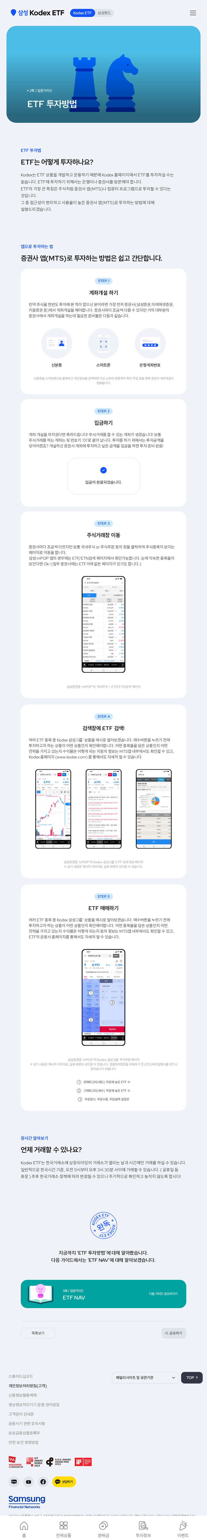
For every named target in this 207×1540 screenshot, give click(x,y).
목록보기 (38, 1333)
